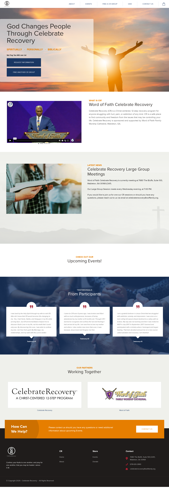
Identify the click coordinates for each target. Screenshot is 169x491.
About (72, 4)
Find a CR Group (109, 4)
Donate (95, 462)
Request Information (24, 62)
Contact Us (147, 4)
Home (61, 457)
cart (164, 4)
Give (130, 4)
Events (88, 4)
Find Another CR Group (24, 72)
